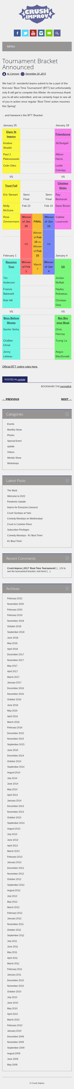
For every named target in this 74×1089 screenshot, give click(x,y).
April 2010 (12, 1014)
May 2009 (12, 1064)
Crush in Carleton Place (19, 524)
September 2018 (15, 632)
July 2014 (12, 778)
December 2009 (15, 1036)
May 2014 (12, 789)
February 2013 (14, 857)
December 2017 (15, 654)
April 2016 (12, 716)
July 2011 (12, 941)
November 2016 (15, 694)
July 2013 (12, 834)
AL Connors (13, 73)
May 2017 (12, 666)
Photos (10, 435)
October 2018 (14, 626)
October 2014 (14, 761)
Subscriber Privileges (18, 529)
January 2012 (14, 918)
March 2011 (13, 963)
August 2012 (13, 890)
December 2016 (15, 688)
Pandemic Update (16, 501)
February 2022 (14, 598)
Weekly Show (14, 458)
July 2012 (12, 896)
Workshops (13, 463)
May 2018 (12, 643)
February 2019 (14, 615)
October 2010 (14, 991)
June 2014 (12, 783)
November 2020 (15, 604)
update (21, 379)
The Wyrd (12, 490)
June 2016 (12, 705)
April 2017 (12, 671)
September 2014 (15, 767)
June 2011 (12, 946)
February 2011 (14, 969)
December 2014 (15, 755)
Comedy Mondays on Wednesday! (25, 518)
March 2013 (13, 851)
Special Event (14, 441)
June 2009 (12, 1059)
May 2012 (12, 902)
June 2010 (12, 1002)
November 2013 (15, 812)
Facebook (17, 33)
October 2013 (14, 817)
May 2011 (12, 952)
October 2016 (14, 699)
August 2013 (13, 828)
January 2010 (14, 1031)
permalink (65, 386)
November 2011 (15, 924)
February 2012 (14, 913)
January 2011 (14, 974)
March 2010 (13, 1019)
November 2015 (15, 738)
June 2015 (12, 750)
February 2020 (14, 609)
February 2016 (14, 727)
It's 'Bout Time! (14, 541)
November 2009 (15, 1042)
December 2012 (15, 868)
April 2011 (12, 958)
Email (49, 33)
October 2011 (14, 930)
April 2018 (12, 649)
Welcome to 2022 (16, 496)
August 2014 (13, 772)
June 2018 (12, 637)
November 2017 (15, 660)
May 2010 (12, 1008)
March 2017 (13, 677)
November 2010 (15, 986)
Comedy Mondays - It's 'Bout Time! (25, 535)
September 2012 (15, 885)
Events (10, 424)
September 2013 (15, 823)
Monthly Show (14, 429)
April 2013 (12, 845)
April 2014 (12, 795)
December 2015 (15, 733)
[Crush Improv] (37, 22)
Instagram (41, 33)
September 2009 (15, 1047)
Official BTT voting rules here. (20, 366)
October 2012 (14, 879)
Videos (10, 452)
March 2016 (13, 722)
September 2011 (15, 935)
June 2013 (12, 840)
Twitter (25, 33)
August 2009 (13, 1053)
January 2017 (14, 682)
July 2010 (12, 997)
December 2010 (15, 980)
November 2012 (15, 873)
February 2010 (14, 1025)
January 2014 (14, 800)
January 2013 (14, 862)
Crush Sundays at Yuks (19, 513)
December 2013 (15, 806)
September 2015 (15, 744)
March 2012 (13, 907)
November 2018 (15, 621)
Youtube (33, 33)
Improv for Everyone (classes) (22, 507)
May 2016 (12, 710)
